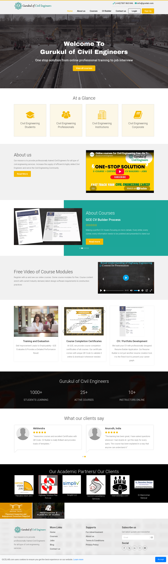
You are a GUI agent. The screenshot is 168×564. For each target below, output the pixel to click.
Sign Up (148, 11)
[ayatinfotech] (16, 510)
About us (81, 11)
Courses (94, 11)
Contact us (121, 11)
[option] (24, 486)
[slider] (131, 290)
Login (134, 11)
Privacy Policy (92, 544)
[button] (102, 278)
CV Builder (106, 11)
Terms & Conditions (95, 540)
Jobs (52, 540)
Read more (139, 241)
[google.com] (48, 510)
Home (70, 11)
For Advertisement (94, 532)
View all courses (84, 68)
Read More (22, 173)
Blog (52, 544)
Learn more (78, 559)
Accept (161, 559)
